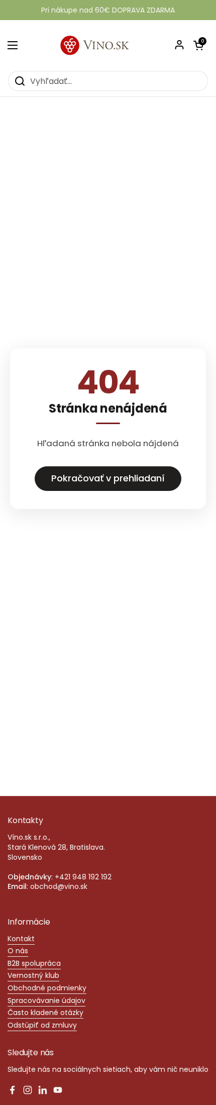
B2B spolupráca (34, 963)
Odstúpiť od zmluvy (42, 1025)
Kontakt (21, 939)
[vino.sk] (108, 45)
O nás (18, 951)
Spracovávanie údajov (46, 1000)
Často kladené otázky (45, 1013)
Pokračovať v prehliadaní (108, 478)
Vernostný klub (33, 975)
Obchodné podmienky (47, 988)
